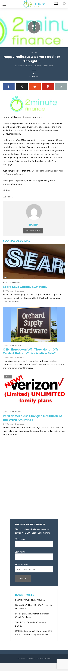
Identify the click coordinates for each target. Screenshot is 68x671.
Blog (34, 52)
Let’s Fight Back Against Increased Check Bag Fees (32, 615)
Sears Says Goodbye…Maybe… (25, 287)
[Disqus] (34, 478)
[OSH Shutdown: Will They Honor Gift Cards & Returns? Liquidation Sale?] (34, 324)
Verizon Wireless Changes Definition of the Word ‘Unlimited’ (32, 418)
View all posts (33, 231)
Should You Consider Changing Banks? (30, 624)
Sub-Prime (8, 197)
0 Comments (34, 76)
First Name (20, 539)
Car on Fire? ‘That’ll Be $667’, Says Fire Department (34, 607)
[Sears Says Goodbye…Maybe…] (34, 261)
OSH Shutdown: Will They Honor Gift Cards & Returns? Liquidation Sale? (30, 351)
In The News (15, 282)
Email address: (22, 564)
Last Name (20, 551)
